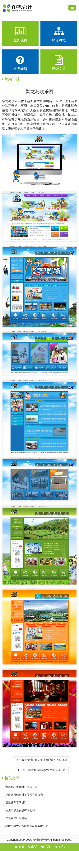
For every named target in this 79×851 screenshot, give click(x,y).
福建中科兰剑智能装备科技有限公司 (26, 826)
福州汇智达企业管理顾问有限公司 (47, 759)
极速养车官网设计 (16, 802)
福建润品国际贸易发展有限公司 (47, 770)
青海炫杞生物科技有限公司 (21, 787)
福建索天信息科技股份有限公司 (24, 794)
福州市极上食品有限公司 (20, 810)
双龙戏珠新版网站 (16, 818)
